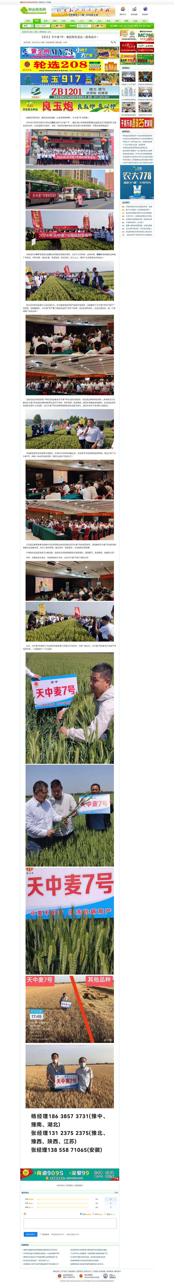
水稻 (124, 26)
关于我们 (64, 1271)
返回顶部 (78, 1185)
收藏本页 (41, 2)
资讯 (36, 32)
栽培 (144, 26)
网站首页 (56, 1271)
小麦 (120, 26)
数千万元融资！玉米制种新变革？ (138, 210)
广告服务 (95, 1271)
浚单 (140, 26)
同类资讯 (25, 1245)
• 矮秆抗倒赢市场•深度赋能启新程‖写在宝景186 (40, 1250)
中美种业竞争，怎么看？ (135, 222)
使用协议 (79, 1271)
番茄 (136, 26)
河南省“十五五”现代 (129, 84)
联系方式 (87, 1271)
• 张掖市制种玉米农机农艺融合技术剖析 (84, 1260)
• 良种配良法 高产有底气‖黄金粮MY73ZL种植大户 (41, 1264)
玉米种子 (130, 26)
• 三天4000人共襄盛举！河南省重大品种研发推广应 (88, 1253)
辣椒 (148, 26)
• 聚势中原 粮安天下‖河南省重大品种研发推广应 (40, 1257)
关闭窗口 (69, 1185)
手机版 (48, 2)
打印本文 (61, 1185)
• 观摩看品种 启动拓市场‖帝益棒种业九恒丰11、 (87, 1264)
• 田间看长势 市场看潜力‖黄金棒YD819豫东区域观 (88, 1250)
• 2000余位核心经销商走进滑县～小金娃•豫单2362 (41, 1253)
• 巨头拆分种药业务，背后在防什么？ (36, 1260)
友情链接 (102, 1271)
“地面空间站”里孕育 (145, 115)
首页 (31, 32)
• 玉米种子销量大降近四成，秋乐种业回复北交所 (87, 1257)
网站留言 (117, 1271)
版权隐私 (72, 1271)
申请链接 (110, 1271)
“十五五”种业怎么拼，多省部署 (134, 145)
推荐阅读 (42, 32)
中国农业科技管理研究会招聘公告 (135, 148)
